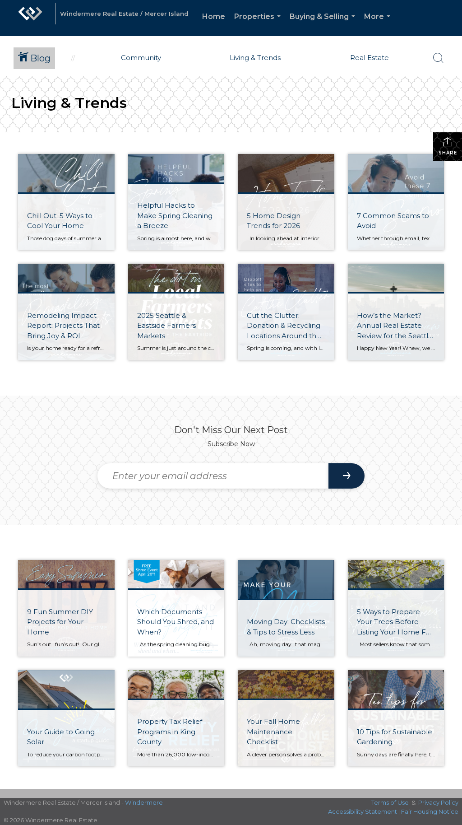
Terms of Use (390, 802)
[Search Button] (438, 58)
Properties (259, 24)
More (379, 24)
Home (213, 16)
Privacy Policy (438, 802)
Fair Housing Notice (429, 811)
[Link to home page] (30, 18)
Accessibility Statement (362, 811)
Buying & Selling (324, 24)
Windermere (144, 802)
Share (448, 153)
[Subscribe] (346, 476)
